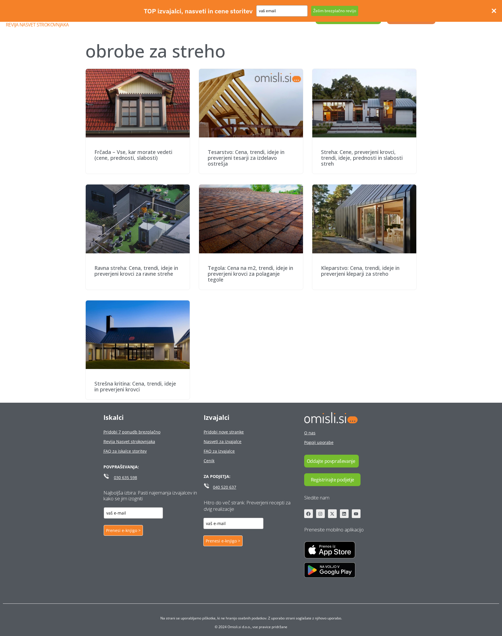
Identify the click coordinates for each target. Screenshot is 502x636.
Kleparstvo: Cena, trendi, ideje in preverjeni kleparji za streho (360, 270)
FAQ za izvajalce (219, 451)
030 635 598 (125, 477)
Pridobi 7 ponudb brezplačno (131, 432)
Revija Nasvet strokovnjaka (37, 25)
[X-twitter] (332, 513)
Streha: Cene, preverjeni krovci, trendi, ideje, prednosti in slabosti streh (362, 157)
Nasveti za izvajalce (222, 441)
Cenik (209, 460)
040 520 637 (224, 487)
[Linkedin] (344, 513)
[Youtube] (356, 513)
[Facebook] (308, 513)
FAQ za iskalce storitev (125, 451)
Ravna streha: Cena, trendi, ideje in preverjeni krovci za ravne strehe (136, 270)
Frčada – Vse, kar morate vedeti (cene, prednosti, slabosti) (133, 154)
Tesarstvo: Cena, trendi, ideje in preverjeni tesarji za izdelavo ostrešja (246, 157)
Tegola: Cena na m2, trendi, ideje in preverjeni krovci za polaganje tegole (250, 273)
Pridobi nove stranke (224, 432)
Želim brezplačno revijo (334, 10)
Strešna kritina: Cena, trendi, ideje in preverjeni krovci (135, 386)
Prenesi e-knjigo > (123, 530)
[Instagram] (320, 513)
